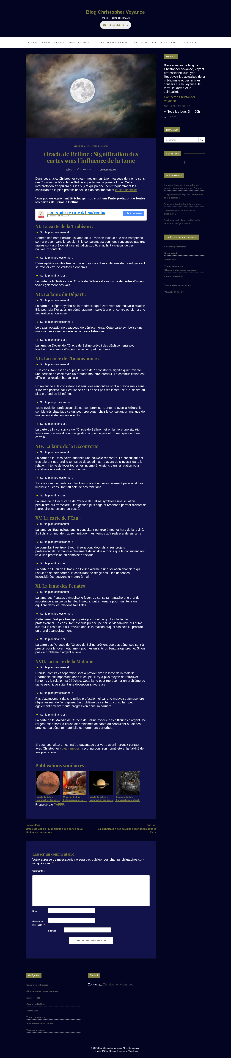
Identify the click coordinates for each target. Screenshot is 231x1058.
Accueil (32, 42)
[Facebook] (184, 162)
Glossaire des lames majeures (180, 270)
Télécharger (133, 213)
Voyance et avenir (53, 42)
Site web (52, 931)
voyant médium (70, 748)
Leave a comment (108, 169)
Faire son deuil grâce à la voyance (182, 204)
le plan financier (126, 190)
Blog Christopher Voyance (115, 12)
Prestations (190, 42)
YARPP (59, 804)
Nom (35, 911)
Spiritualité (140, 42)
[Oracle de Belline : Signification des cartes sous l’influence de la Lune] (91, 95)
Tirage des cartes (80, 42)
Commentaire (38, 871)
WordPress (133, 1051)
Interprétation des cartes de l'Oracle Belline (76, 213)
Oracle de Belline (82, 146)
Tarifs (172, 117)
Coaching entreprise (165, 42)
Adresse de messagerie (38, 923)
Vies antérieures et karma (112, 42)
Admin (69, 169)
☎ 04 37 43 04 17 (116, 25)
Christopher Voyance (117, 984)
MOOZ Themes (109, 1051)
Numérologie (171, 253)
